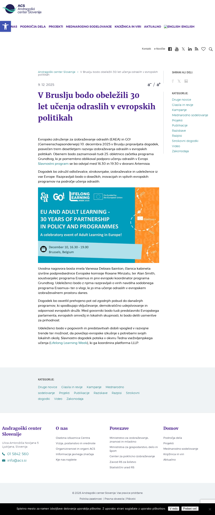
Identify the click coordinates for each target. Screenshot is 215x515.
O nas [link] (12, 26)
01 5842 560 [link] (18, 454)
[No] (210, 509)
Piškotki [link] (131, 499)
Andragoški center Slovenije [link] (56, 72)
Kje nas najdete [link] (66, 459)
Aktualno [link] (152, 26)
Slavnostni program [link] (53, 163)
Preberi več (190, 508)
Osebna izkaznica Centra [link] (73, 438)
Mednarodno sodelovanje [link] (89, 26)
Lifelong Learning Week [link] (68, 343)
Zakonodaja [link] (180, 151)
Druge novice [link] (181, 99)
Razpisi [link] (177, 135)
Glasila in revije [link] (182, 105)
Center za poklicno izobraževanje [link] (132, 456)
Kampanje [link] (179, 110)
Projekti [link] (56, 26)
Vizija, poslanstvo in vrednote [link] (76, 443)
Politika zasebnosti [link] (91, 499)
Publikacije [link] (179, 125)
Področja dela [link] (33, 26)
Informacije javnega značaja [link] (75, 454)
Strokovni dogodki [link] (185, 141)
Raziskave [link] (179, 130)
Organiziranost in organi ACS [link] (75, 449)
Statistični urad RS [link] (122, 467)
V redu (174, 508)
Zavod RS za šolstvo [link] (123, 462)
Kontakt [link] (146, 49)
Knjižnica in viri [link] (128, 26)
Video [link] (176, 146)
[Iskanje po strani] (211, 50)
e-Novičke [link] (159, 49)
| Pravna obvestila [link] (113, 499)
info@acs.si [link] (16, 460)
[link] (5, 26)
